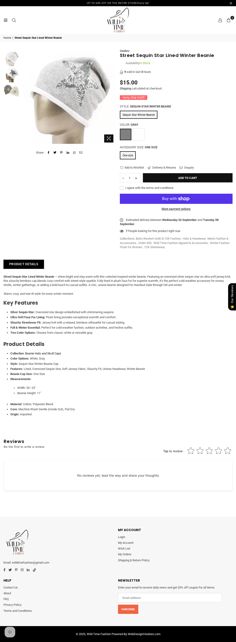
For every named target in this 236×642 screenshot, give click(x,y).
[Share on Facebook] (48, 153)
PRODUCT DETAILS (23, 264)
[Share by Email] (81, 153)
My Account (125, 542)
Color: (129, 124)
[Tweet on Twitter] (55, 153)
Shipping (125, 88)
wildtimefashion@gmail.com (30, 562)
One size (128, 155)
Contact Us (10, 587)
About (7, 593)
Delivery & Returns (164, 167)
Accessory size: (138, 147)
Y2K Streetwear (154, 247)
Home (7, 37)
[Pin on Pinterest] (61, 153)
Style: (145, 106)
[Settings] (220, 20)
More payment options (176, 209)
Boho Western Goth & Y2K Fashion (158, 238)
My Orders (124, 554)
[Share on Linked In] (68, 153)
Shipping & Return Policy (134, 560)
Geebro (124, 51)
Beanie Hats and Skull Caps (43, 353)
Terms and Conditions (17, 610)
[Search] (14, 20)
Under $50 (144, 243)
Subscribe (128, 609)
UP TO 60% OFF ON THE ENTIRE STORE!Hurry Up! (118, 3)
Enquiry (189, 167)
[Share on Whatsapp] (74, 153)
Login (121, 537)
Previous (24, 97)
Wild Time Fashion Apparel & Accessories (180, 243)
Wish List (124, 548)
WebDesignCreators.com (144, 634)
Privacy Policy (12, 604)
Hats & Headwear (194, 238)
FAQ (6, 599)
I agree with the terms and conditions (149, 188)
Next (112, 97)
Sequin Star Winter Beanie (139, 114)
